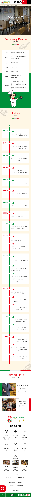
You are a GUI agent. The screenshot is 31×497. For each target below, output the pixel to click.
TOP (2, 5)
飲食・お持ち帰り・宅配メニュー (24, 437)
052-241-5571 (6, 470)
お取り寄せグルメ (6, 449)
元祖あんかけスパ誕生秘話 (6, 437)
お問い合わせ (20, 485)
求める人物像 (12, 482)
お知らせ (11, 485)
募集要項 (20, 482)
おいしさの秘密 (15, 436)
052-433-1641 (24, 470)
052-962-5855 (15, 470)
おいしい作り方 (15, 449)
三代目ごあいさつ (10, 477)
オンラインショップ (24, 449)
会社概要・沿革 (21, 477)
